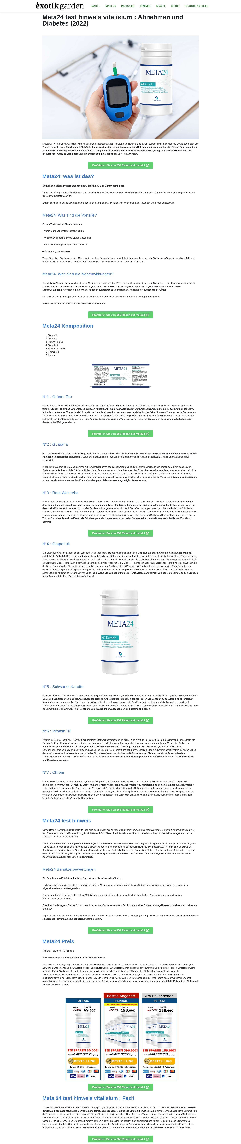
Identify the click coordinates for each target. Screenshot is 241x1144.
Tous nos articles (196, 6)
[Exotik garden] (59, 6)
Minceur (110, 6)
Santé (95, 6)
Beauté (161, 6)
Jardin (175, 6)
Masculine (128, 6)
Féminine (145, 6)
